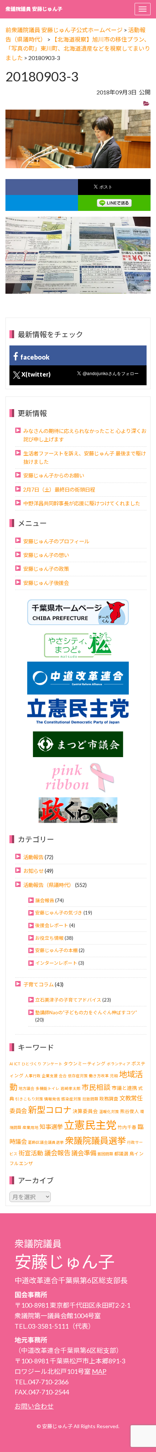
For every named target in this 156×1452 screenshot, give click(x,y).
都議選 (121, 1153)
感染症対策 (71, 1098)
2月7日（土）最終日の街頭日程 (59, 490)
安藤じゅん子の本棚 (56, 950)
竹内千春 (127, 1127)
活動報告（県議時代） (48, 885)
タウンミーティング (84, 1063)
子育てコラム (38, 984)
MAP (99, 1371)
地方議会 (26, 1088)
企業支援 (50, 1075)
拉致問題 (90, 1098)
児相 (114, 1075)
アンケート (52, 1063)
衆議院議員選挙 (95, 1140)
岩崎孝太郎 (71, 1088)
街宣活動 (31, 1153)
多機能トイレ (47, 1088)
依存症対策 (78, 1075)
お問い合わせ (34, 1406)
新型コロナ (49, 1109)
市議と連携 (124, 1088)
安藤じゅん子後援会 (46, 583)
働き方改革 (99, 1075)
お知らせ (33, 871)
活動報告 (33, 857)
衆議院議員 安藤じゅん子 (33, 9)
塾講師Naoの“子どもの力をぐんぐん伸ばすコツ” (86, 1012)
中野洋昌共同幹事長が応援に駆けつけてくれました (81, 503)
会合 (63, 1075)
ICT (17, 1063)
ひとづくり (31, 1063)
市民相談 (96, 1087)
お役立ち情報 (49, 938)
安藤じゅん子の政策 (46, 569)
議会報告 (44, 900)
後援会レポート (51, 925)
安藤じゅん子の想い (46, 555)
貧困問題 (105, 1153)
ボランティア (118, 1063)
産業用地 (30, 1127)
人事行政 (33, 1075)
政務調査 (108, 1098)
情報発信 (52, 1098)
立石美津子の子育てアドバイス (68, 1000)
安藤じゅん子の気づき (58, 913)
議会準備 (83, 1153)
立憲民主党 (90, 1124)
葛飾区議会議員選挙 (46, 1142)
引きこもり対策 (29, 1098)
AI (11, 1063)
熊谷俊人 (129, 1111)
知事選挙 (51, 1126)
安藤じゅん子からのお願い (53, 475)
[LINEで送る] (114, 203)
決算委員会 (85, 1111)
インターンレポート (56, 963)
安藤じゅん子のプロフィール (56, 541)
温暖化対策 (109, 1111)
